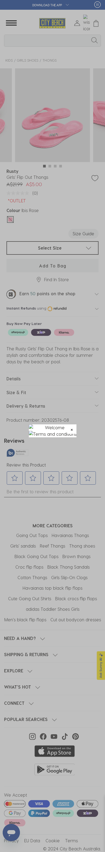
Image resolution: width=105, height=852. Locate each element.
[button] (71, 429)
